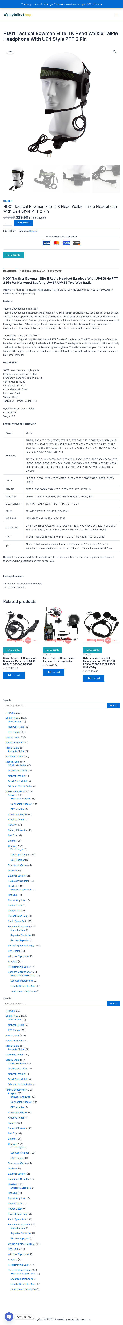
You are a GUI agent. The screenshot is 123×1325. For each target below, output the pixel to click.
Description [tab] (10, 271)
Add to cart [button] (14, 675)
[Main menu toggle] (116, 15)
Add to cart (23, 222)
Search (7, 700)
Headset (7, 200)
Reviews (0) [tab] (55, 271)
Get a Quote (13, 255)
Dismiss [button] (97, 4)
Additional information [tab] (32, 271)
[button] (114, 52)
